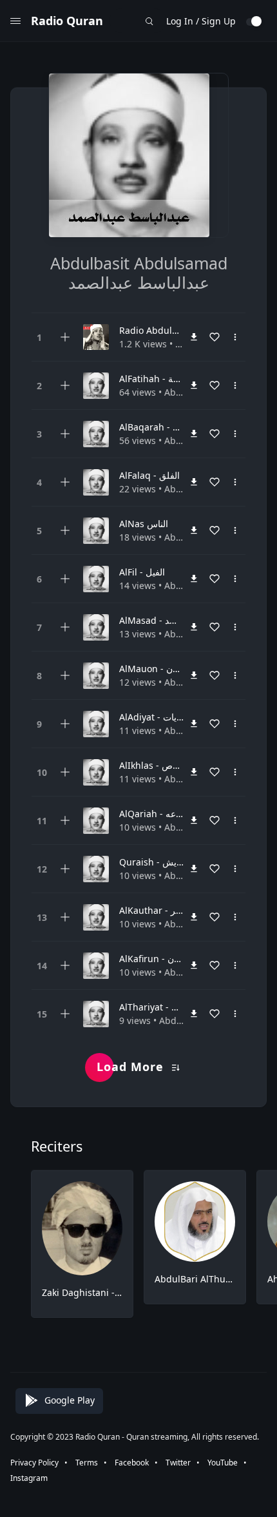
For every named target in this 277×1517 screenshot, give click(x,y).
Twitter (178, 1462)
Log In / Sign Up (201, 21)
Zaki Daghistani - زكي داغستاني (82, 1292)
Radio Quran (67, 20)
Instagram (29, 1478)
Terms (86, 1462)
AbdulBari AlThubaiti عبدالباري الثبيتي (195, 1279)
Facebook (132, 1462)
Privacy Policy (34, 1462)
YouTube (222, 1462)
